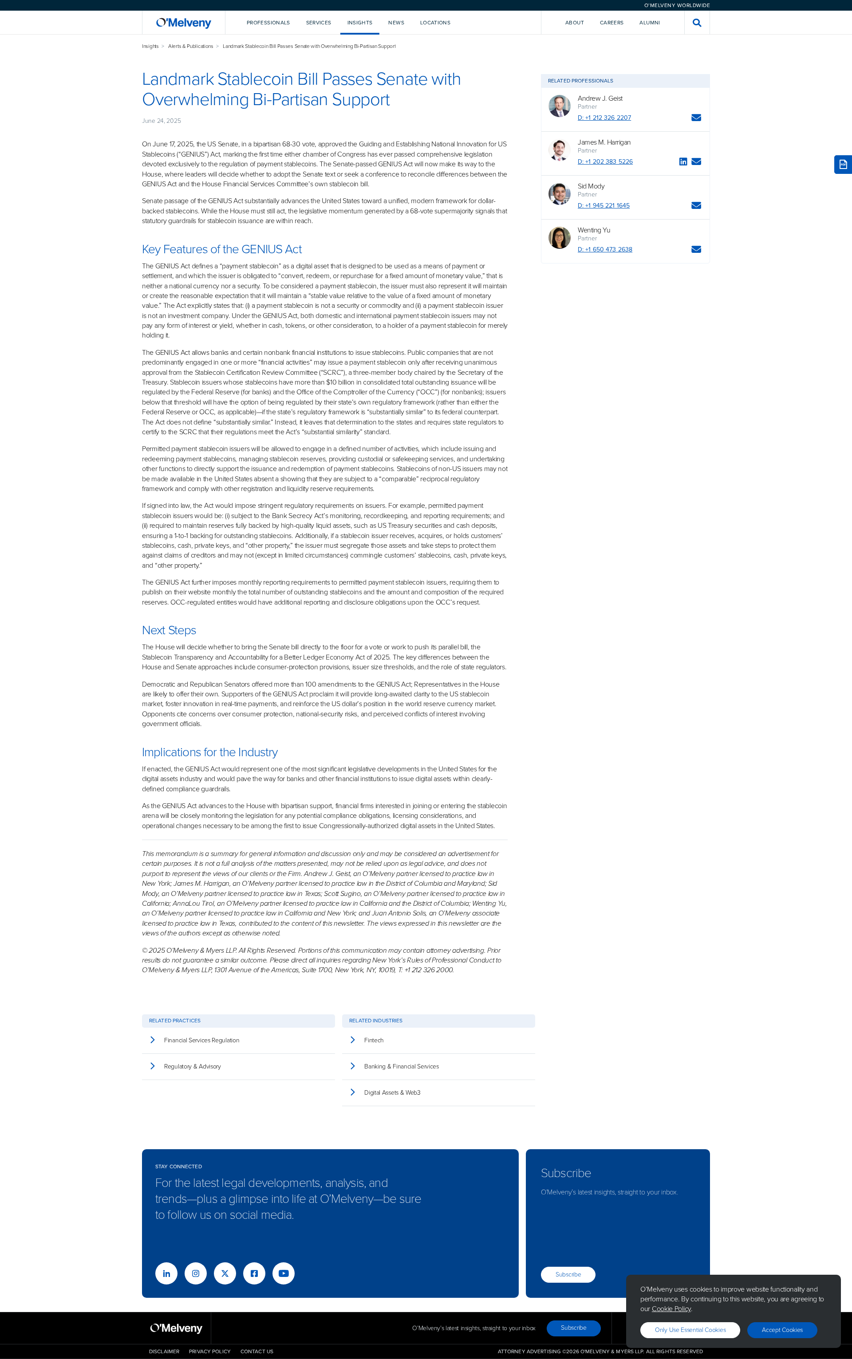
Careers (612, 23)
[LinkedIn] (683, 163)
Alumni (649, 23)
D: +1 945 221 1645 (604, 205)
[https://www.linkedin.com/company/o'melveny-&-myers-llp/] (166, 1273)
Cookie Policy (671, 1309)
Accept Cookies (782, 1330)
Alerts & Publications (190, 46)
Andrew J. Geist (600, 98)
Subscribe (568, 1274)
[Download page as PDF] (843, 164)
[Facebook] (254, 1273)
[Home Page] (183, 22)
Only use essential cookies (690, 1330)
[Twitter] (225, 1273)
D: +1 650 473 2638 (605, 249)
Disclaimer (164, 1351)
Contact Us (257, 1351)
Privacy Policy (210, 1351)
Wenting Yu (594, 230)
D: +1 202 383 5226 (605, 161)
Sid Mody (591, 186)
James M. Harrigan (604, 142)
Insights (150, 46)
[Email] (696, 119)
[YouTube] (283, 1273)
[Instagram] (196, 1273)
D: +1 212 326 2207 (604, 117)
